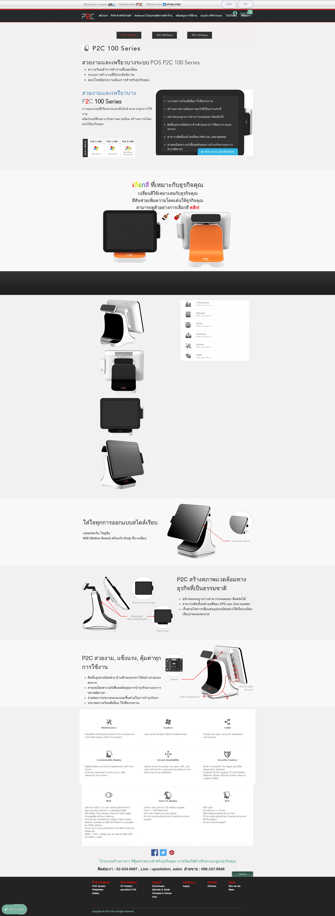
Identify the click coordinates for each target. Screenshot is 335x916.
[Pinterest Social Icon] (171, 852)
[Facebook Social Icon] (154, 852)
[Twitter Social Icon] (163, 852)
